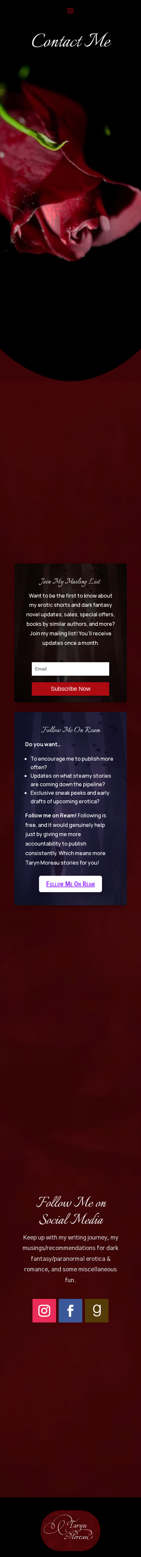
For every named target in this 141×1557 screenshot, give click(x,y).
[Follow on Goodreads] (97, 1310)
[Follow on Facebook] (70, 1310)
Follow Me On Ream (70, 884)
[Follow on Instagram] (44, 1310)
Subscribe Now (71, 689)
